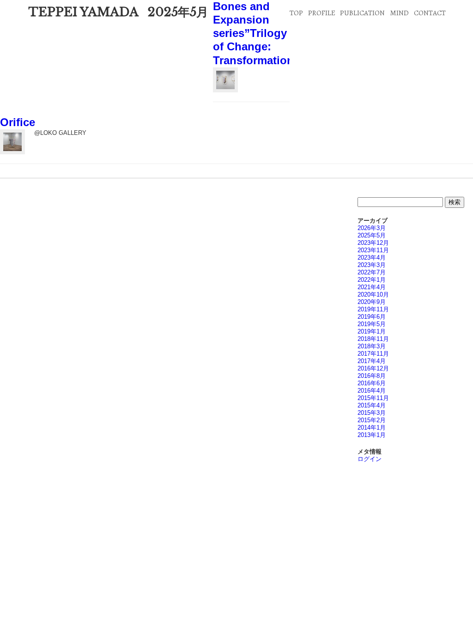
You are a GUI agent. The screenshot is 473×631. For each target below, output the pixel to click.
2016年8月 (372, 375)
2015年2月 (372, 420)
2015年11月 (373, 397)
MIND (399, 13)
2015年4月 (372, 405)
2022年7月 (372, 272)
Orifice (17, 122)
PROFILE (321, 13)
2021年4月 (372, 287)
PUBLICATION (362, 13)
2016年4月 (372, 390)
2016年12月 (373, 368)
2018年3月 (372, 346)
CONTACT (430, 13)
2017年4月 (372, 361)
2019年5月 (372, 324)
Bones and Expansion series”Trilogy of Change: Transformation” (256, 33)
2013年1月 (372, 434)
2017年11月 (373, 353)
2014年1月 (372, 427)
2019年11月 (373, 309)
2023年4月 (372, 257)
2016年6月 (372, 383)
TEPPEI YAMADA (83, 12)
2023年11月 (373, 250)
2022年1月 (372, 279)
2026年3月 (372, 227)
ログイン (370, 458)
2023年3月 (372, 264)
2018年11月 (373, 338)
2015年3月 (372, 412)
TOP (296, 13)
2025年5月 (372, 235)
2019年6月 (372, 316)
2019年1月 (372, 331)
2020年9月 (372, 301)
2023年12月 (373, 242)
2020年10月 (373, 294)
